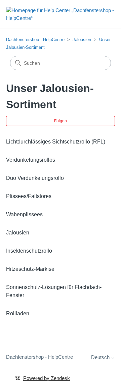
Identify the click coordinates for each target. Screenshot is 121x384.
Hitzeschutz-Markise (30, 269)
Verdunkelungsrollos (30, 160)
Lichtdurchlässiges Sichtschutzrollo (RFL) (55, 142)
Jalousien (82, 39)
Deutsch (101, 357)
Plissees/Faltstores (28, 196)
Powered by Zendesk (46, 378)
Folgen (60, 121)
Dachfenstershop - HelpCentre (35, 39)
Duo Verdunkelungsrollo (35, 178)
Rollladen (17, 313)
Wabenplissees (24, 214)
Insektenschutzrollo (29, 251)
